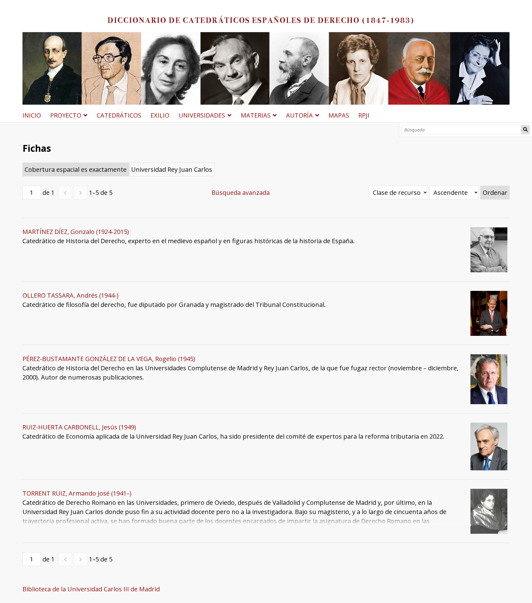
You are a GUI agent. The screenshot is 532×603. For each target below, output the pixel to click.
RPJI (363, 115)
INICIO (31, 115)
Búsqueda (525, 129)
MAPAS (338, 115)
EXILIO (160, 115)
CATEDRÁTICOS (119, 115)
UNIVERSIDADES (202, 115)
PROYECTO (65, 115)
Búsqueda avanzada (241, 192)
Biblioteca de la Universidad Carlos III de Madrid (91, 589)
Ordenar (495, 192)
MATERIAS (256, 115)
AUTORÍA (299, 115)
